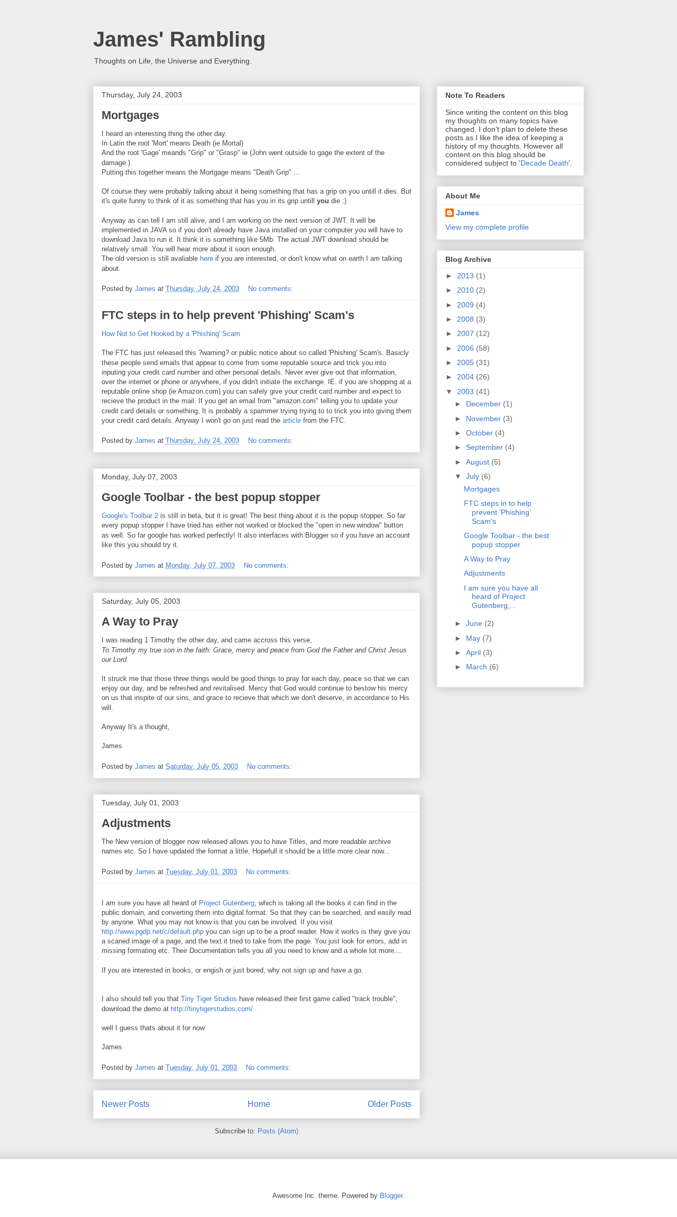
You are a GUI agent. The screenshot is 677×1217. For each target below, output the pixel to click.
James (467, 212)
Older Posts (389, 1104)
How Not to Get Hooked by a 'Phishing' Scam (171, 334)
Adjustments (136, 823)
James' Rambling (179, 39)
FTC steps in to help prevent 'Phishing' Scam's (228, 315)
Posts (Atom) (278, 1131)
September (485, 447)
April (474, 652)
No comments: (271, 289)
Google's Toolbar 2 (130, 516)
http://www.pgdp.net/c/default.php (153, 932)
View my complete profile (487, 227)
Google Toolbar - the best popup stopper (211, 497)
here (206, 258)
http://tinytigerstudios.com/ (212, 1009)
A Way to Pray (140, 621)
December (484, 403)
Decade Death (544, 163)
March (477, 666)
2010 (466, 290)
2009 (466, 305)
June (475, 623)
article (291, 420)
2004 (466, 377)
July (473, 476)
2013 (466, 275)
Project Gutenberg (226, 903)
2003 (466, 391)
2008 (466, 319)
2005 (466, 362)
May (474, 638)
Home (259, 1104)
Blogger (391, 1196)
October (480, 433)
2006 (466, 348)
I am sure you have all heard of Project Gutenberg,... (501, 597)
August (478, 462)
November (484, 418)
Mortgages (130, 115)
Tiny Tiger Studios (210, 999)
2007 (466, 333)
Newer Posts (126, 1104)
